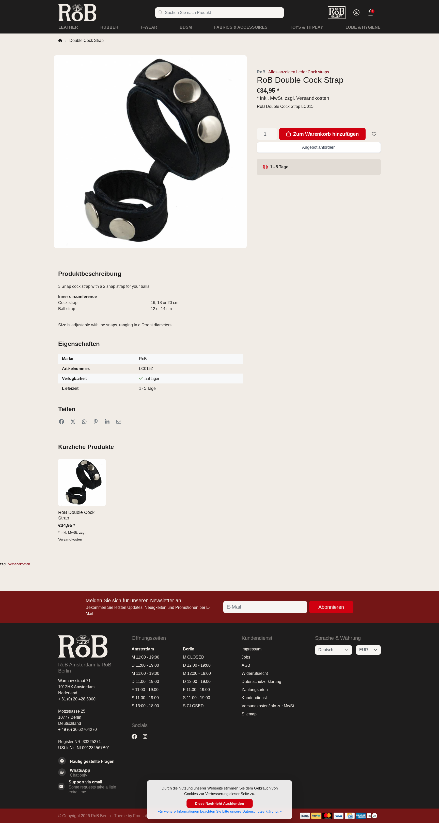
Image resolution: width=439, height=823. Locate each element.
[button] (355, 12)
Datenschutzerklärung (261, 681)
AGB (246, 665)
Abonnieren (331, 607)
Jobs (246, 657)
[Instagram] (147, 736)
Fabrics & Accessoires (241, 27)
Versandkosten (312, 98)
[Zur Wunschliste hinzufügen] (374, 134)
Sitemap (249, 714)
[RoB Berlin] (106, 12)
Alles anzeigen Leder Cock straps (298, 72)
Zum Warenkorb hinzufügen (325, 134)
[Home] (60, 40)
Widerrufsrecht (255, 673)
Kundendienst (254, 698)
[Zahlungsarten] (305, 816)
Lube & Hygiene (363, 27)
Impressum (251, 649)
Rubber (109, 27)
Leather (68, 27)
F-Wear (149, 27)
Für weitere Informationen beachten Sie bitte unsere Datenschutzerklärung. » (220, 811)
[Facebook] (136, 736)
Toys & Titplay (306, 27)
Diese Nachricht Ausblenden (219, 803)
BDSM (186, 27)
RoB (261, 72)
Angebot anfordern (319, 147)
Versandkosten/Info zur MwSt (268, 706)
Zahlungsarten (255, 689)
